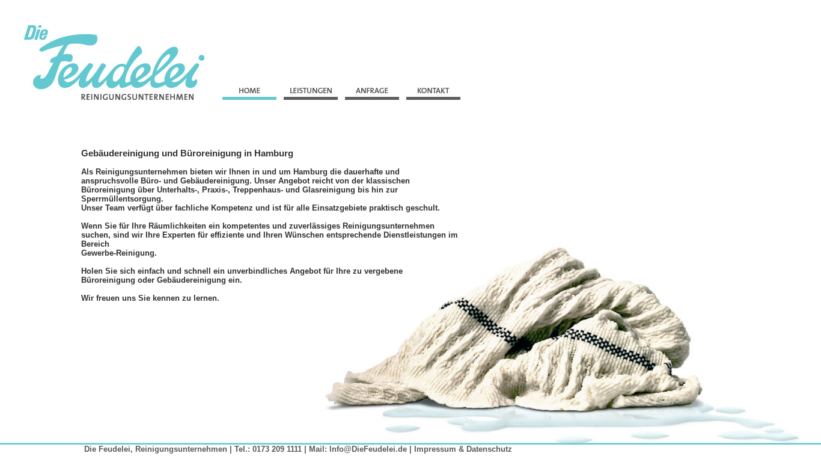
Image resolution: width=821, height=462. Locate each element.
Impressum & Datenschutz (463, 449)
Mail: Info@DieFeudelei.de (358, 449)
